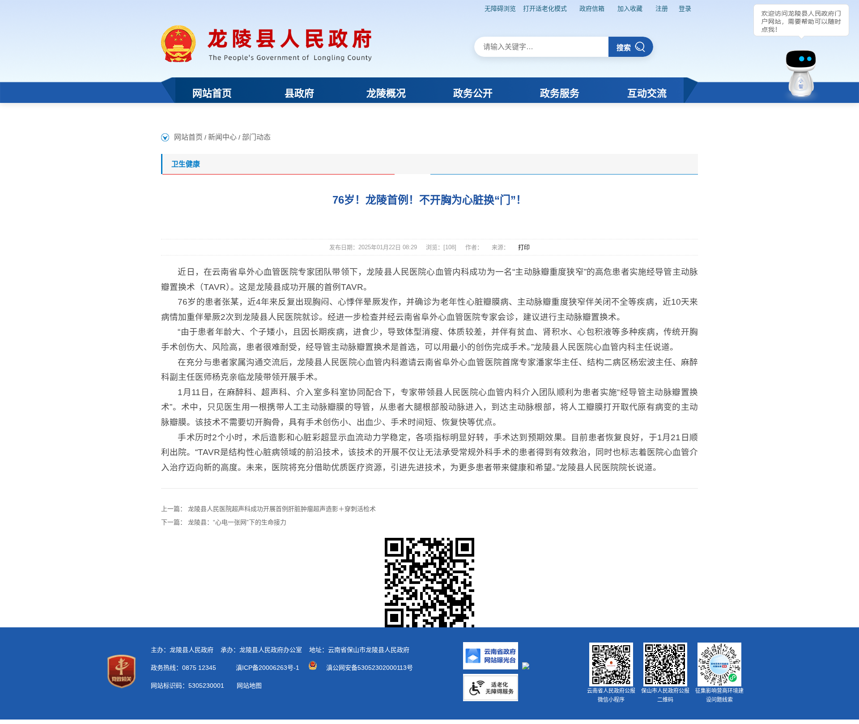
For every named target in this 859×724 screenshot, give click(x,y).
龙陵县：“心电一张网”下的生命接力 (237, 522)
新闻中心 (222, 137)
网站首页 (188, 137)
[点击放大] (429, 582)
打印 (524, 247)
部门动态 (256, 137)
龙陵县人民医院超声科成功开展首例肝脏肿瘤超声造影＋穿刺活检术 (282, 508)
